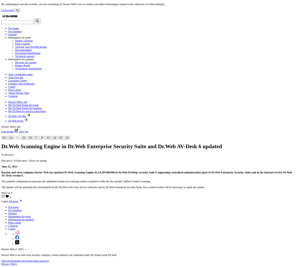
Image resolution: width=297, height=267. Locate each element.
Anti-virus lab (15, 77)
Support (12, 34)
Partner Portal (22, 65)
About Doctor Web (18, 93)
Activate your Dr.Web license (31, 46)
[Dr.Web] (9, 16)
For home (13, 28)
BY (61, 138)
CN (10, 138)
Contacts (13, 96)
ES (23, 138)
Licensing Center (17, 80)
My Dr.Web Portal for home (23, 105)
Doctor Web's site (17, 102)
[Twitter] (17, 243)
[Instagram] (17, 233)
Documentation (23, 50)
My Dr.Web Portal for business (25, 108)
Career (11, 86)
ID (67, 138)
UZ (54, 138)
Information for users (19, 216)
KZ (48, 138)
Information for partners (21, 219)
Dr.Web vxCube (17, 116)
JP (42, 138)
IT (36, 138)
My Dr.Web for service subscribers (27, 111)
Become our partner (26, 62)
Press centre (14, 89)
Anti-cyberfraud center (20, 74)
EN (17, 138)
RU (4, 138)
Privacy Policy (9, 264)
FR (30, 138)
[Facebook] (17, 238)
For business (15, 31)
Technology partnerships (28, 68)
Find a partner (22, 43)
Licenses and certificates (21, 83)
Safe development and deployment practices (25, 260)
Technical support (24, 56)
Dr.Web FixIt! (16, 120)
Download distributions (28, 53)
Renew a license (24, 40)
